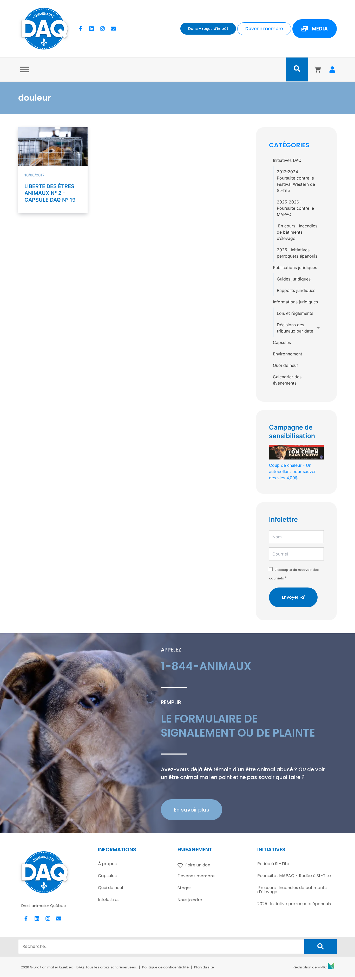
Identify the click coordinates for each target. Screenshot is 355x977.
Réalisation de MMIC (310, 967)
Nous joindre (190, 900)
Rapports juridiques (296, 290)
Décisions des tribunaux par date (295, 328)
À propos (107, 864)
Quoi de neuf (285, 365)
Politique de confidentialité (165, 967)
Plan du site (204, 967)
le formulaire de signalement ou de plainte (238, 726)
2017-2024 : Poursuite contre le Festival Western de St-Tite (296, 181)
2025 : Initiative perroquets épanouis (294, 904)
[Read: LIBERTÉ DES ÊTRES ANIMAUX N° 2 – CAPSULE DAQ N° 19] (53, 150)
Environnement (287, 353)
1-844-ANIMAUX (206, 666)
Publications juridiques (295, 267)
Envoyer (290, 597)
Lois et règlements (295, 313)
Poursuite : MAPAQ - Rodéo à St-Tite (294, 876)
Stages (185, 888)
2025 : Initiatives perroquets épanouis (297, 253)
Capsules (282, 342)
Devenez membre (196, 876)
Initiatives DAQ (287, 160)
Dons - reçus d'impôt (208, 28)
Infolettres (109, 900)
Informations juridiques (295, 301)
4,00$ (292, 471)
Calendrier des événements (287, 380)
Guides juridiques (294, 279)
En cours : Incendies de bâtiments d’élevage (297, 232)
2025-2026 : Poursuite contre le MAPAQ (295, 208)
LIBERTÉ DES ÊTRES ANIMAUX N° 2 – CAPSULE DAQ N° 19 (50, 193)
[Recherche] (320, 946)
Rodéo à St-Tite (273, 864)
